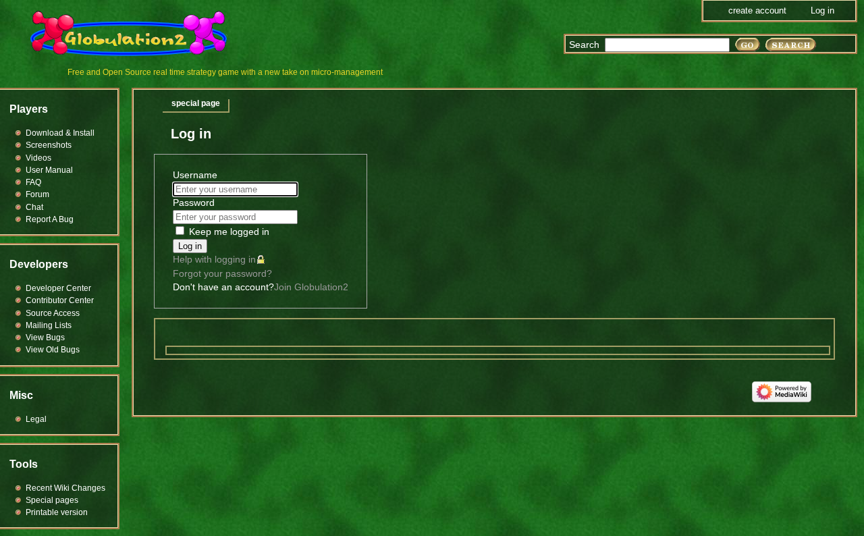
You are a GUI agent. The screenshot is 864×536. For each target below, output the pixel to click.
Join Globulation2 (311, 287)
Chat (34, 207)
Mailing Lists (49, 325)
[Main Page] (137, 34)
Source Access (53, 313)
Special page (195, 103)
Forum (37, 194)
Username (195, 175)
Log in (190, 246)
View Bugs (45, 337)
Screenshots (49, 145)
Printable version (57, 512)
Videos (38, 158)
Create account (757, 10)
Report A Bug (50, 219)
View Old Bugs (53, 349)
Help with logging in (214, 259)
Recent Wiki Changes (65, 488)
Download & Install (60, 133)
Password (194, 203)
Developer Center (58, 288)
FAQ (33, 182)
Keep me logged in (229, 232)
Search (584, 45)
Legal (36, 419)
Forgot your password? (222, 274)
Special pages (52, 500)
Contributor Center (60, 300)
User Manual (49, 170)
